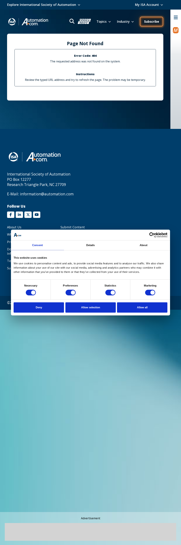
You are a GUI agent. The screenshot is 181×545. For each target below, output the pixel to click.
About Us (14, 227)
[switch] (71, 292)
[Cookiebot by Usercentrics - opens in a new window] (151, 235)
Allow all (142, 307)
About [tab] (143, 245)
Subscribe (151, 21)
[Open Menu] (175, 17)
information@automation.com (47, 193)
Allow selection (90, 307)
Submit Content (72, 227)
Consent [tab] (37, 245)
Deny (39, 307)
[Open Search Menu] (80, 21)
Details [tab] (90, 245)
